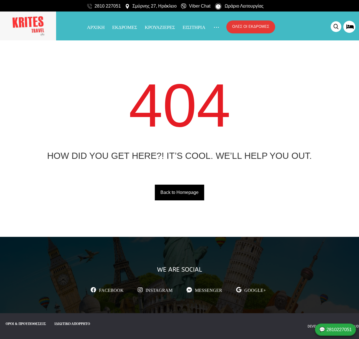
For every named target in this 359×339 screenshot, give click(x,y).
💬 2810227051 (335, 329)
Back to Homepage (179, 192)
